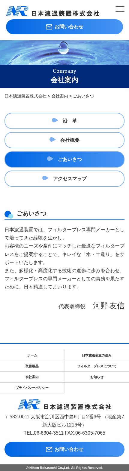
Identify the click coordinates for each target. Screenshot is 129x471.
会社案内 (32, 377)
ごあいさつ (70, 159)
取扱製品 (32, 366)
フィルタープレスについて (97, 366)
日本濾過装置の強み (97, 355)
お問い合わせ (67, 26)
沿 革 (70, 120)
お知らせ (97, 377)
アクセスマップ (70, 178)
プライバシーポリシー (32, 387)
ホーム (32, 355)
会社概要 (70, 140)
